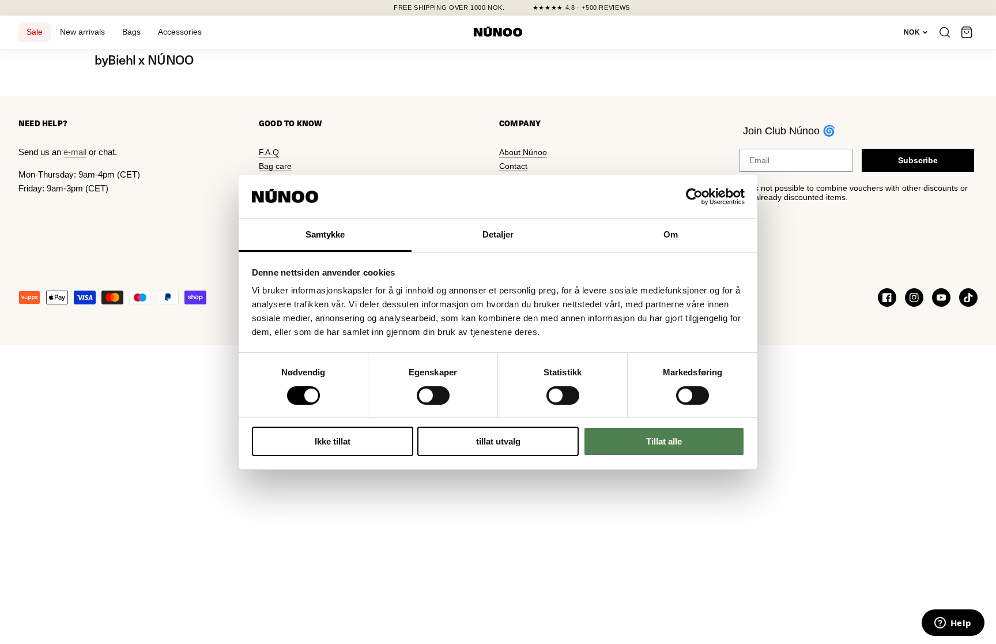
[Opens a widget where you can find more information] (952, 623)
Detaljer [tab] (498, 234)
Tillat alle (664, 441)
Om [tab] (670, 234)
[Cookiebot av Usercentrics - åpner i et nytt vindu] (694, 196)
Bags (131, 32)
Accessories (180, 32)
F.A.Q (269, 152)
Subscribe (918, 160)
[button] (967, 32)
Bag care (275, 166)
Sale (35, 32)
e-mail (74, 152)
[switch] (433, 395)
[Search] (945, 32)
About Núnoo (523, 152)
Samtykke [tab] (325, 234)
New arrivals (82, 32)
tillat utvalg (498, 441)
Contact (513, 166)
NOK (912, 32)
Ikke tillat (332, 441)
